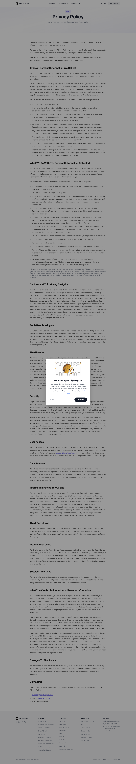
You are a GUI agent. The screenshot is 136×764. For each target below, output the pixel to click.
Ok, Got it (81, 399)
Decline (51, 399)
